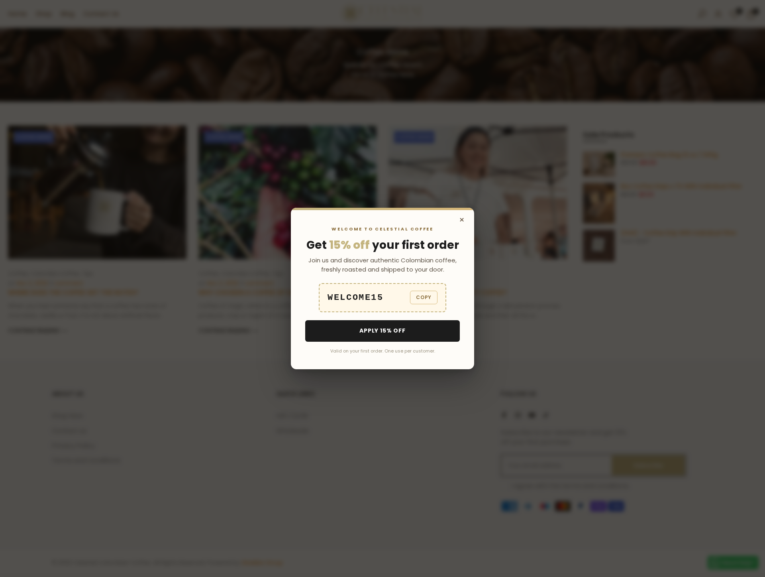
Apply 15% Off (382, 331)
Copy (424, 297)
